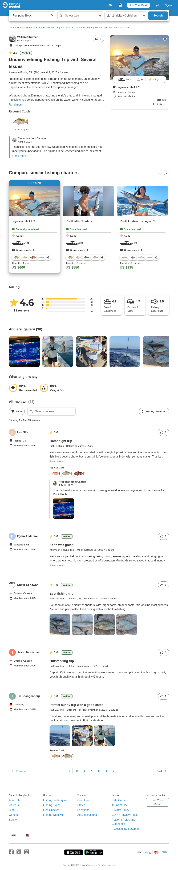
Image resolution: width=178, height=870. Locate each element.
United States (16, 27)
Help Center (119, 800)
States (81, 805)
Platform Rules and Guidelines (123, 821)
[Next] (166, 172)
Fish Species (51, 809)
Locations (83, 809)
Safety (13, 819)
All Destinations (87, 814)
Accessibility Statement (126, 828)
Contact (13, 814)
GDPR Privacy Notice (125, 814)
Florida (29, 27)
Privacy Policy (120, 809)
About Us (14, 800)
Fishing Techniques (55, 800)
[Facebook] (11, 852)
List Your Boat (138, 5)
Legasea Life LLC (65, 27)
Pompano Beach (44, 27)
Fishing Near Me (53, 814)
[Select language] (120, 5)
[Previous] (158, 172)
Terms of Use (120, 805)
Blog (12, 809)
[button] (114, 87)
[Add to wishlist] (165, 39)
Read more (16, 104)
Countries (83, 800)
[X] (19, 852)
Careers (14, 805)
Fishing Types (51, 805)
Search (158, 15)
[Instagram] (26, 852)
